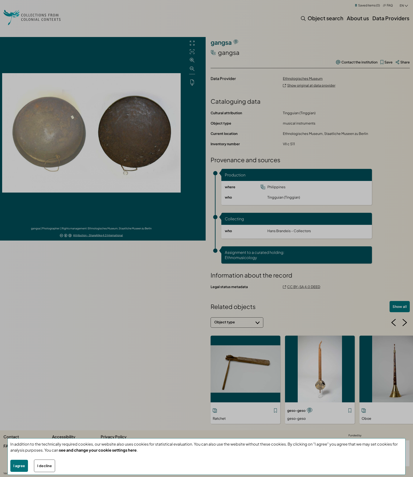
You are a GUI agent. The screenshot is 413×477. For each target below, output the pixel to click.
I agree (19, 465)
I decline (44, 465)
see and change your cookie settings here (98, 450)
